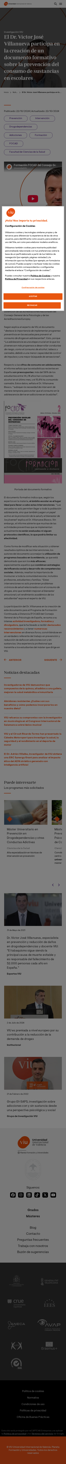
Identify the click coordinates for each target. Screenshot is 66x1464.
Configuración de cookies (33, 287)
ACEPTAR (33, 296)
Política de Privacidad (16, 279)
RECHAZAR (32, 305)
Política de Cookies (40, 276)
